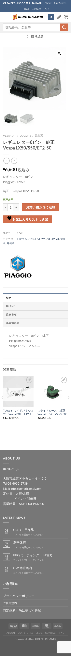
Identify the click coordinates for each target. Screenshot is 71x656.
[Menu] (5, 17)
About (48, 3)
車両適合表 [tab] (12, 322)
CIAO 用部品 (23, 530)
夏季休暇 (19, 542)
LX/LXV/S (25, 135)
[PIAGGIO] (18, 266)
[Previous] (3, 405)
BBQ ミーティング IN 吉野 (33, 555)
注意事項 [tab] (11, 314)
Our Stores (60, 3)
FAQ (46, 8)
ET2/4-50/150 (25, 239)
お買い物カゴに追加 (40, 207)
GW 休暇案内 (22, 568)
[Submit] (64, 27)
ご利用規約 (10, 603)
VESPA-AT (9, 135)
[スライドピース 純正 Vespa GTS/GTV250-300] (52, 391)
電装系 (39, 135)
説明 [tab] (8, 297)
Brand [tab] (10, 306)
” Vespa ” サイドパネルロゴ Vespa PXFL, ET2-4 (18, 412)
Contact (36, 8)
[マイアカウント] (51, 17)
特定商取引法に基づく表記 (22, 610)
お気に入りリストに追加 (30, 219)
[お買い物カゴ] (66, 17)
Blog (26, 8)
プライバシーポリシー (19, 596)
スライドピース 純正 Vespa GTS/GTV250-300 (52, 412)
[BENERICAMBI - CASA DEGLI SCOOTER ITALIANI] (28, 17)
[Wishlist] (59, 17)
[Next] (68, 405)
